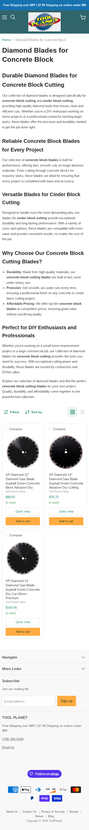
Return (39, 816)
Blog (51, 816)
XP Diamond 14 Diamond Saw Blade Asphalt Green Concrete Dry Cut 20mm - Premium (23, 589)
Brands (74, 811)
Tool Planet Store (16, 491)
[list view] (82, 412)
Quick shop (23, 511)
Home (6, 40)
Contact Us (29, 811)
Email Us (8, 747)
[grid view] (72, 412)
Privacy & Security (53, 811)
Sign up (67, 701)
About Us (12, 811)
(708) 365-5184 (13, 739)
